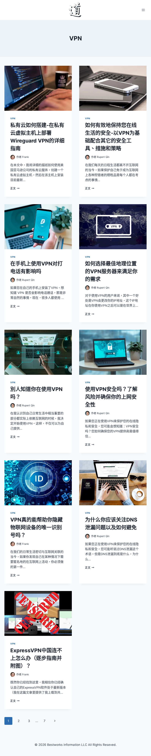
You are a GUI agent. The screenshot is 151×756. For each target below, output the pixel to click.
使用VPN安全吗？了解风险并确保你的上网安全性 (111, 397)
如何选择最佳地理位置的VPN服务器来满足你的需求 (111, 271)
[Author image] (12, 157)
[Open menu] (143, 10)
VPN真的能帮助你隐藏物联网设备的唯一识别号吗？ (36, 527)
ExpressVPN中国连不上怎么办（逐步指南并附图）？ (36, 658)
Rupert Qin (103, 156)
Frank (25, 156)
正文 (15, 188)
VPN (12, 118)
